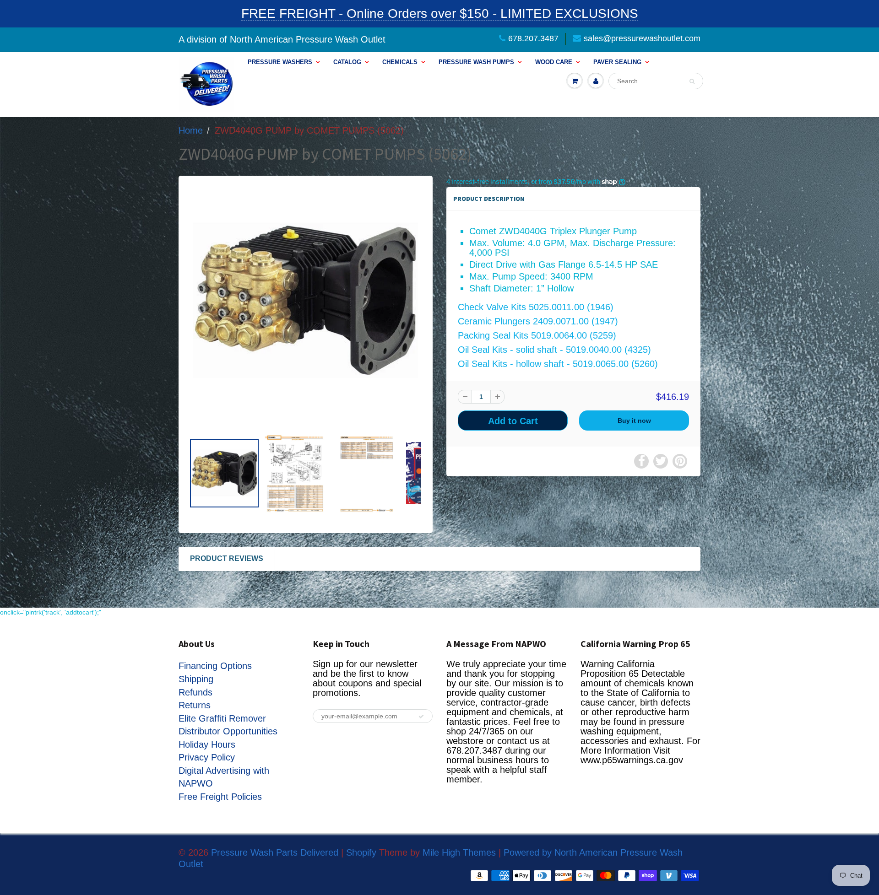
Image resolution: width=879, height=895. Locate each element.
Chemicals (400, 62)
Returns (195, 705)
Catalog (347, 62)
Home (191, 130)
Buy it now (634, 420)
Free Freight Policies (220, 797)
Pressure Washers (280, 62)
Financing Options (215, 666)
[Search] (692, 81)
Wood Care (553, 62)
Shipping (196, 679)
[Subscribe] (421, 716)
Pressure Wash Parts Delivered (274, 852)
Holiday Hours (207, 744)
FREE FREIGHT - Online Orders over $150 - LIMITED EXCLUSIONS (439, 13)
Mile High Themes (459, 852)
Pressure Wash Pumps (476, 62)
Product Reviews (226, 558)
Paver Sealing (617, 62)
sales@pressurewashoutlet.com (642, 38)
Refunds (195, 692)
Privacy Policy (207, 757)
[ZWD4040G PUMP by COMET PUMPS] (305, 300)
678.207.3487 (533, 38)
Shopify (361, 852)
